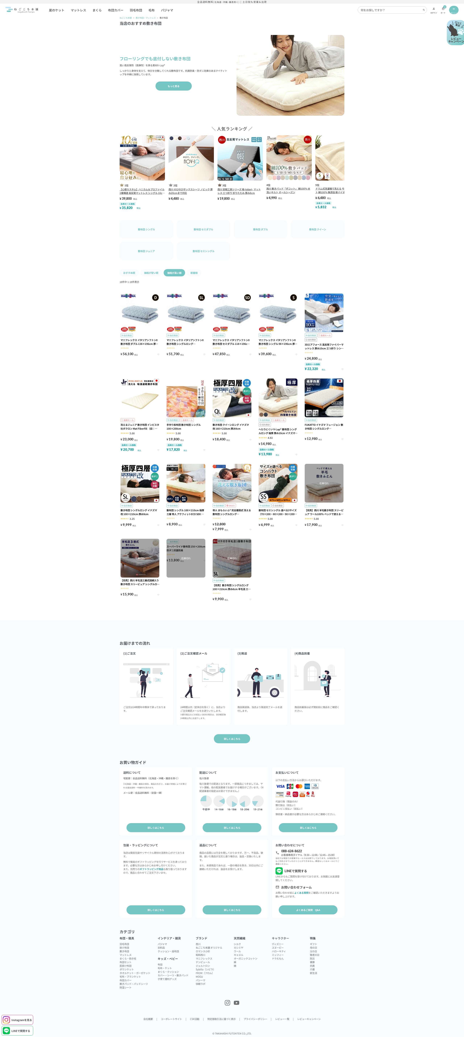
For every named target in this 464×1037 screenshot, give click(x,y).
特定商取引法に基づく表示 (221, 1019)
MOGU (199, 976)
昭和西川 (200, 955)
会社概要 (148, 1019)
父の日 (313, 951)
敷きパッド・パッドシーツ (134, 984)
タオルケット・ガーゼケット (135, 973)
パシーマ (200, 980)
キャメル (238, 955)
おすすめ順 (129, 273)
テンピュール (203, 962)
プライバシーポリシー (255, 1019)
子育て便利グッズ (167, 979)
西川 (198, 944)
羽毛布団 (136, 10)
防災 (312, 958)
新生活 (313, 973)
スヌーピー (278, 947)
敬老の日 (314, 955)
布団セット (125, 962)
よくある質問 (301, 892)
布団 (160, 964)
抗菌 (312, 965)
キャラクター (280, 938)
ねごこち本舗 (126, 17)
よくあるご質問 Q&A (308, 910)
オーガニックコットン (245, 958)
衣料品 (161, 947)
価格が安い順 (151, 273)
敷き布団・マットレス (146, 17)
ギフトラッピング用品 (151, 869)
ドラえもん (278, 958)
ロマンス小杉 (203, 951)
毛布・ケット (165, 968)
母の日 (313, 947)
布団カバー (115, 10)
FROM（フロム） (205, 973)
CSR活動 (194, 1019)
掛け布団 (124, 947)
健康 (312, 962)
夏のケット (56, 10)
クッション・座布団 (168, 951)
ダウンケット (127, 969)
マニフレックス (204, 958)
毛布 (151, 10)
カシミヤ (238, 947)
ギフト (313, 944)
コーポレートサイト (171, 1019)
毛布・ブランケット (130, 976)
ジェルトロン (203, 965)
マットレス (78, 10)
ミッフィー (278, 955)
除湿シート (125, 987)
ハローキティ (279, 951)
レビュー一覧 (282, 1019)
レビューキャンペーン (309, 1019)
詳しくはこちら (156, 827)
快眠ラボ (200, 984)
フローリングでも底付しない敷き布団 (155, 58)
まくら (97, 10)
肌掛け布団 (125, 965)
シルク (237, 944)
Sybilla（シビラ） (205, 969)
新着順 (194, 273)
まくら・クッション (168, 971)
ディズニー (277, 944)
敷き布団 (124, 951)
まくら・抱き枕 (128, 958)
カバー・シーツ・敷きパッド (173, 975)
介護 (312, 969)
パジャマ (167, 10)
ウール (237, 951)
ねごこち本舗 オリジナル (209, 947)
